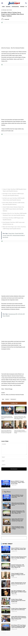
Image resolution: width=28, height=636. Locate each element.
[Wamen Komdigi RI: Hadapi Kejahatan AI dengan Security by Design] (20, 509)
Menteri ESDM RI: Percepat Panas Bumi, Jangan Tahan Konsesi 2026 (17, 566)
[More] (21, 560)
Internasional (13, 483)
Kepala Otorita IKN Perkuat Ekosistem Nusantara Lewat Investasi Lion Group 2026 (6, 515)
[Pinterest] (13, 43)
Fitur (13, 576)
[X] (10, 43)
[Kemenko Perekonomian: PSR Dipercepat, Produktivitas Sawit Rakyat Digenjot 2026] (20, 495)
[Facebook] (7, 43)
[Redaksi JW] (2, 19)
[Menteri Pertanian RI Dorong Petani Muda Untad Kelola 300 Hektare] (7, 495)
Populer (17, 576)
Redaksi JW (7, 19)
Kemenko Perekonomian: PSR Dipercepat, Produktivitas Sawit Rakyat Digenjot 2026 (20, 501)
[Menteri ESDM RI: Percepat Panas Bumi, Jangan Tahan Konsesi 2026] (5, 568)
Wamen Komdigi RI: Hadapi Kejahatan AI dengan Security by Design (20, 515)
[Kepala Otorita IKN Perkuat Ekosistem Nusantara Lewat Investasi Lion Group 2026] (7, 509)
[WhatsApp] (16, 43)
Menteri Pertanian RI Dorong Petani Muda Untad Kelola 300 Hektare (7, 501)
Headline (7, 483)
